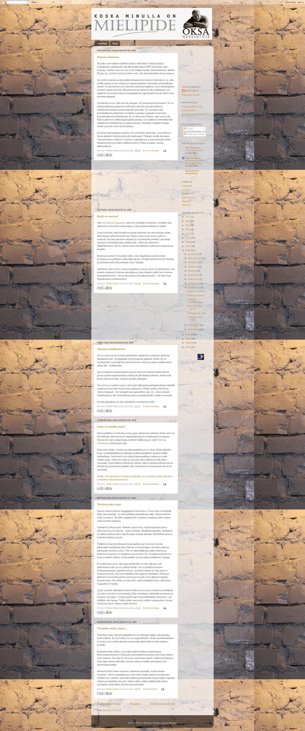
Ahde (160, 440)
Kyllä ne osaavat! (107, 216)
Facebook (187, 186)
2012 (188, 234)
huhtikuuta (193, 283)
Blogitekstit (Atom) (112, 710)
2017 (188, 217)
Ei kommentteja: (151, 150)
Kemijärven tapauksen (114, 223)
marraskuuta (194, 258)
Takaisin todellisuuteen (111, 349)
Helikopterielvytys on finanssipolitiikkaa (194, 161)
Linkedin (186, 190)
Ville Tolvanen (192, 148)
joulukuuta (193, 254)
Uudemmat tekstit (109, 704)
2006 (188, 339)
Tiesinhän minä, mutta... (112, 628)
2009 (188, 246)
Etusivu (135, 704)
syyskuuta (193, 266)
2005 (188, 343)
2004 (188, 347)
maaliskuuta (194, 287)
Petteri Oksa (191, 90)
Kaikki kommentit (194, 134)
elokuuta (192, 271)
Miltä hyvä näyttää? (194, 150)
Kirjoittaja (102, 43)
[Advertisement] (136, 184)
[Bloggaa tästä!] (101, 155)
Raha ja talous (193, 158)
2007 (188, 334)
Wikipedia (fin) (189, 197)
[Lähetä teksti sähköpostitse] (164, 150)
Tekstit (189, 129)
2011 (188, 238)
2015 (188, 221)
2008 (188, 250)
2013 (188, 229)
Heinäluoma (103, 443)
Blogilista (186, 201)
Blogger (172, 723)
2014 (188, 225)
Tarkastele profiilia (191, 95)
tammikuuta (194, 329)
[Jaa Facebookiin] (107, 155)
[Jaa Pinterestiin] (110, 155)
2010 (188, 242)
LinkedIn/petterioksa (192, 106)
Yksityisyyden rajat (109, 504)
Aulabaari (186, 193)
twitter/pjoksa (188, 110)
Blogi (115, 43)
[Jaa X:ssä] (104, 155)
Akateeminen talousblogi (192, 172)
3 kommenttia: (150, 689)
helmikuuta (194, 325)
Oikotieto (186, 205)
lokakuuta (193, 262)
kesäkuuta (193, 275)
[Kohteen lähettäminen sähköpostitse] (98, 155)
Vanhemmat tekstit (162, 704)
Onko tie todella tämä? (111, 426)
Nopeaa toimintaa (108, 57)
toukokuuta (194, 279)
